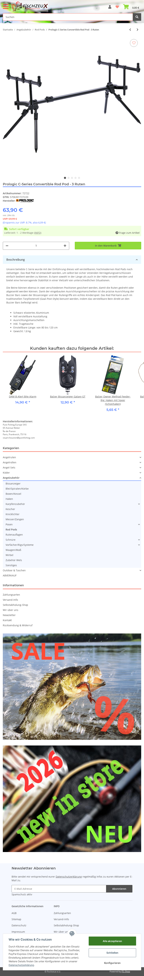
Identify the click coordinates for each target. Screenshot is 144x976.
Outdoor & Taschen (14, 570)
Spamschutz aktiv (22, 894)
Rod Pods (11, 529)
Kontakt (7, 620)
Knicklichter (12, 514)
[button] (109, 5)
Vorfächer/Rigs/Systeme (20, 544)
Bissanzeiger (13, 483)
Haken (9, 499)
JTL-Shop (126, 971)
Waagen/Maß (13, 550)
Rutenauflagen (14, 534)
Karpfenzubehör (15, 504)
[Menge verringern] (7, 246)
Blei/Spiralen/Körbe (17, 488)
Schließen (112, 952)
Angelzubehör (11, 477)
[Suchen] (137, 17)
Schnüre (10, 539)
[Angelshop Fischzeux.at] (30, 6)
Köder (6, 472)
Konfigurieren (112, 962)
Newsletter (9, 615)
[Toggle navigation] (6, 5)
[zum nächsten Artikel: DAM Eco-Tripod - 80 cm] (137, 29)
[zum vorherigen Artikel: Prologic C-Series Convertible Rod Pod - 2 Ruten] (130, 29)
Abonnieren (119, 888)
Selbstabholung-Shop (15, 605)
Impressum (18, 931)
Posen (9, 524)
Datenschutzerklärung (69, 876)
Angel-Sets (9, 467)
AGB (14, 913)
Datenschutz (19, 925)
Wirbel (9, 555)
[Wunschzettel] (117, 5)
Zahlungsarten (11, 594)
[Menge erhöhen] (65, 246)
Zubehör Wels (14, 560)
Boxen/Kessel (13, 493)
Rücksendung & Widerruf (17, 625)
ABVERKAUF (10, 575)
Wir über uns (10, 610)
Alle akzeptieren (112, 941)
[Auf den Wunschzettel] (134, 43)
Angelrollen (9, 462)
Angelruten (9, 457)
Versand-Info (10, 599)
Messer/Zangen (15, 519)
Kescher (10, 509)
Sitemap (16, 919)
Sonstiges (11, 565)
